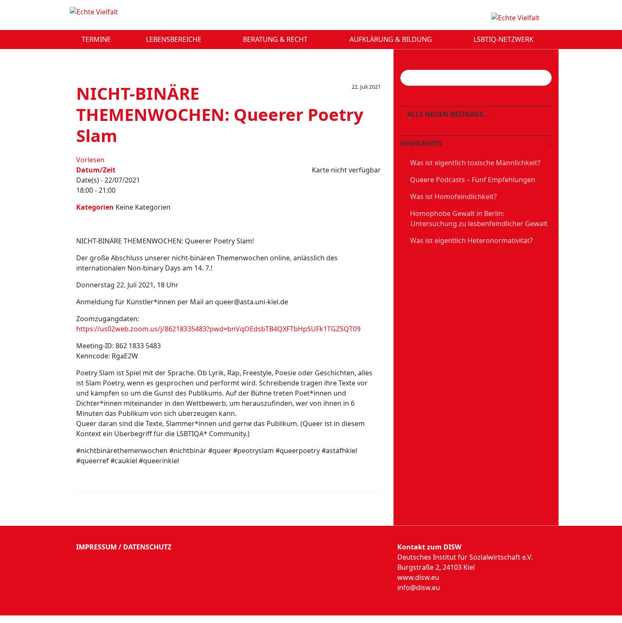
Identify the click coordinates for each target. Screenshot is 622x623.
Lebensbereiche (174, 39)
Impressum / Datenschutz (123, 547)
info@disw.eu (418, 587)
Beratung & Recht (276, 39)
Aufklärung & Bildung (392, 39)
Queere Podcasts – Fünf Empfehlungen (472, 179)
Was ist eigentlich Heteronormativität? (471, 240)
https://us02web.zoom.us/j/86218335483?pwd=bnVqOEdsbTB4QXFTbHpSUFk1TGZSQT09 (218, 328)
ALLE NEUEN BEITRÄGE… (447, 114)
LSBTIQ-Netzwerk (504, 39)
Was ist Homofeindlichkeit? (453, 196)
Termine (96, 39)
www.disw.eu (418, 577)
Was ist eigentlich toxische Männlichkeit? (475, 162)
